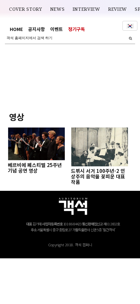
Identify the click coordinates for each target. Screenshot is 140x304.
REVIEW (117, 9)
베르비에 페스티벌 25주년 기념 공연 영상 (35, 167)
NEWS (57, 9)
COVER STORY (25, 9)
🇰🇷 (129, 26)
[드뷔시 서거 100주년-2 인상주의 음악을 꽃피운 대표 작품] (99, 146)
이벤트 (56, 29)
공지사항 (36, 29)
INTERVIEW (86, 9)
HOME (16, 29)
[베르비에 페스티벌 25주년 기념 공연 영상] (36, 143)
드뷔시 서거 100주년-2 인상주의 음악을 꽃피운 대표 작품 (98, 176)
